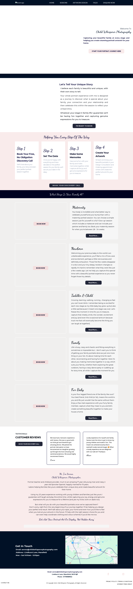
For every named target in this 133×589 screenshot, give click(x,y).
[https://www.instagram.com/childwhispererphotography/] (124, 574)
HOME (51, 3)
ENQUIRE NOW (109, 3)
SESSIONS (63, 3)
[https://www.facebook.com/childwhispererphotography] (108, 574)
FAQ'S (95, 3)
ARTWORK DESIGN (80, 3)
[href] (91, 549)
